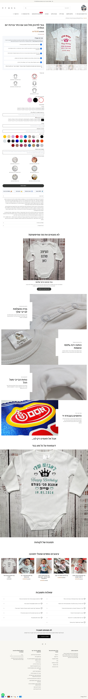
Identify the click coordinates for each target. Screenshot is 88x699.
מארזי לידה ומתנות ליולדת (36, 673)
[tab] (49, 535)
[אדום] (17, 136)
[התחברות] (11, 8)
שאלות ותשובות (55, 658)
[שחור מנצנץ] (8, 141)
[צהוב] (4, 136)
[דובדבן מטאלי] (33, 141)
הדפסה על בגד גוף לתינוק (36, 654)
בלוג (57, 660)
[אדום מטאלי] (25, 141)
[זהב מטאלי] (29, 141)
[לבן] (37, 136)
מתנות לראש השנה (37, 687)
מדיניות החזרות (55, 666)
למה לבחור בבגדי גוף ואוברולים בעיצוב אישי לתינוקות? (35, 676)
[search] (14, 8)
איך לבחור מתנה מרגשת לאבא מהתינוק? (35, 681)
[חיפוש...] (26, 8)
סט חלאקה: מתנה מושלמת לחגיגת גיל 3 (34, 668)
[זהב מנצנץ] (33, 145)
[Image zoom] (66, 44)
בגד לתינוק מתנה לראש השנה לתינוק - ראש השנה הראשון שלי (44, 577)
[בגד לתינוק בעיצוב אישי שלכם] (9, 566)
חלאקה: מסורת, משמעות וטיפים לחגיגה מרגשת (35, 684)
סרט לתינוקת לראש (37, 689)
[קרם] (8, 136)
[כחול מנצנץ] (29, 145)
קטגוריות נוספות (55, 662)
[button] (23, 185)
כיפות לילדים (38, 662)
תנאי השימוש (55, 664)
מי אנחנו (56, 654)
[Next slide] (48, 43)
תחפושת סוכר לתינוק (37, 671)
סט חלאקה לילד (38, 656)
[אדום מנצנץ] (13, 145)
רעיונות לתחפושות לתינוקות (35, 666)
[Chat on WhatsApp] (3, 694)
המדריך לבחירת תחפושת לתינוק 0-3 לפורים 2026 (34, 659)
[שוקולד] (37, 141)
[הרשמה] (11, 655)
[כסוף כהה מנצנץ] (37, 145)
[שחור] (41, 136)
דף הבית (85, 18)
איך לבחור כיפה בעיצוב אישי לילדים (34, 678)
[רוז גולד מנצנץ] (25, 145)
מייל (22, 654)
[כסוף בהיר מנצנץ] (41, 145)
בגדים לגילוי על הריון (37, 664)
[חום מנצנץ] (17, 145)
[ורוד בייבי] (21, 136)
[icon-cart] (8, 8)
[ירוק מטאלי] (21, 141)
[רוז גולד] (29, 136)
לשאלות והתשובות (45, 636)
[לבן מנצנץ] (4, 141)
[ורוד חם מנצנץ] (21, 145)
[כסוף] (33, 136)
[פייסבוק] (5, 8)
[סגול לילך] (13, 136)
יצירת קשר (56, 656)
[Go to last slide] (84, 43)
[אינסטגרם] (2, 8)
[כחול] (25, 136)
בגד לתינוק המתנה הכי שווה (61, 575)
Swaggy (82, 696)
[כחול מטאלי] (17, 141)
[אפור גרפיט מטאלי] (13, 141)
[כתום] (41, 141)
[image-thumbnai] (83, 67)
